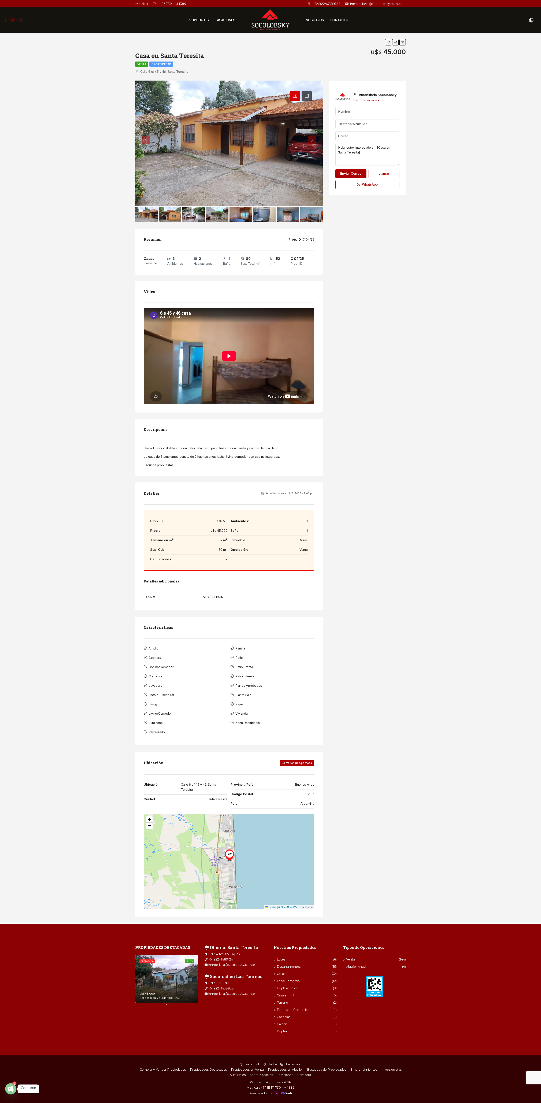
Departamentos (289, 967)
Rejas (239, 704)
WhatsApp (369, 184)
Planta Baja (243, 695)
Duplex (282, 1031)
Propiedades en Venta (247, 1069)
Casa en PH (285, 995)
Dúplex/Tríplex (287, 988)
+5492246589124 (220, 959)
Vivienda (241, 713)
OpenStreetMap (290, 907)
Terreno (282, 1002)
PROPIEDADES (198, 20)
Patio (239, 658)
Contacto (304, 1075)
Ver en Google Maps (299, 763)
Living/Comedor (160, 713)
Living (153, 704)
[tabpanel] (166, 979)
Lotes (281, 959)
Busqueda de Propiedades (326, 1069)
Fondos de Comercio (292, 1010)
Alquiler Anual (356, 967)
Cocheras (283, 1017)
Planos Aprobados (248, 686)
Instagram (293, 1064)
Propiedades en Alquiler (285, 1069)
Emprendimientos (363, 1069)
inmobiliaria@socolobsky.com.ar (231, 965)
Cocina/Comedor (161, 667)
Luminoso (156, 723)
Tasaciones (285, 1075)
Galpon (282, 1024)
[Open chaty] (10, 1088)
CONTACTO (339, 20)
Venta (141, 64)
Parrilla (240, 648)
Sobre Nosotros (261, 1075)
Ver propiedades (366, 100)
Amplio (153, 648)
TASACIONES (225, 20)
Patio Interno (244, 676)
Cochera (155, 658)
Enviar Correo (350, 173)
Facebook (253, 1064)
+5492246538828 (221, 988)
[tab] (295, 96)
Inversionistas (391, 1069)
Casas (281, 974)
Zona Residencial (247, 723)
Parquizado (157, 732)
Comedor (155, 676)
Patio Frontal (244, 667)
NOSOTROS (315, 20)
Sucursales (238, 1075)
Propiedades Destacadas (208, 1069)
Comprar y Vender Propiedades (163, 1069)
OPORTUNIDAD (161, 64)
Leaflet (272, 907)
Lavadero (155, 686)
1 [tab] (169, 1006)
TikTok (273, 1064)
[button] (229, 855)
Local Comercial (288, 981)
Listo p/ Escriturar (161, 695)
